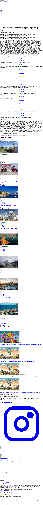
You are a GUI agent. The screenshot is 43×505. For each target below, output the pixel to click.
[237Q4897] (21, 58)
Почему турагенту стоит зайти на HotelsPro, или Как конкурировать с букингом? (20, 392)
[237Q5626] (21, 107)
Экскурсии (5, 4)
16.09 (1, 254)
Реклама (4, 483)
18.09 (4, 184)
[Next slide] (3, 140)
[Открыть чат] (1, 455)
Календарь (5, 5)
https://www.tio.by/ (3, 490)
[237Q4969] (21, 76)
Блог (3, 6)
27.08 (1, 161)
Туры (4, 3)
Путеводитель (5, 464)
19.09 (4, 231)
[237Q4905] (21, 60)
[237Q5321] (21, 102)
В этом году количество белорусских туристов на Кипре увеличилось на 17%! (19, 376)
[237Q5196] (21, 91)
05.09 (1, 231)
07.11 (6, 276)
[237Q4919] (21, 64)
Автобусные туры (6, 470)
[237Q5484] (21, 109)
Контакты (4, 478)
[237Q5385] (21, 103)
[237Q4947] (21, 69)
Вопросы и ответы (6, 482)
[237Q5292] (21, 100)
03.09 (6, 161)
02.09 (4, 161)
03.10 (6, 231)
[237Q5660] (21, 113)
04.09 (1, 184)
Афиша (4, 8)
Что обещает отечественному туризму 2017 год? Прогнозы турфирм (17, 361)
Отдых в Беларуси (6, 472)
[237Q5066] (21, 80)
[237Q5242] (21, 96)
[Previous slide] (1, 140)
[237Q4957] (21, 73)
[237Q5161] (21, 84)
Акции (4, 7)
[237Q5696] (21, 115)
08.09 (1, 207)
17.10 (4, 276)
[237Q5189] (21, 89)
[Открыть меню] (2, 1)
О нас (4, 476)
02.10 (6, 184)
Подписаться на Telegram (7, 402)
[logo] (8, 1)
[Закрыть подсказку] (0, 447)
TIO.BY (2, 501)
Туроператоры (5, 465)
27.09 (1, 301)
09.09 (4, 325)
